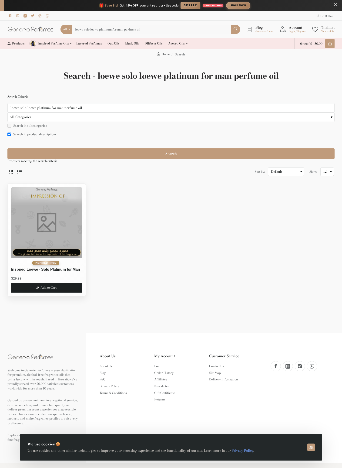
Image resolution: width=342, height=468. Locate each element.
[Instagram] (25, 15)
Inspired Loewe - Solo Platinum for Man (45, 269)
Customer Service (224, 356)
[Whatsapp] (48, 15)
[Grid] (11, 171)
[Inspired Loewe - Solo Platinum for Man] (46, 222)
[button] (47, 288)
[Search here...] (235, 29)
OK (311, 447)
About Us (108, 356)
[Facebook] (10, 15)
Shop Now (238, 5)
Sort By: (260, 171)
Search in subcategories (30, 126)
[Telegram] (33, 15)
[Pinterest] (40, 15)
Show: (313, 171)
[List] (19, 171)
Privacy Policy (242, 450)
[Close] (335, 4)
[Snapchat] (18, 15)
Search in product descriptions (35, 134)
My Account (164, 356)
